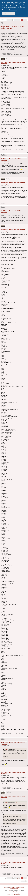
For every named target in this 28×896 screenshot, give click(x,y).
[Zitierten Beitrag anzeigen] (16, 749)
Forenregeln (3, 16)
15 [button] (14, 20)
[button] (8, 20)
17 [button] (19, 20)
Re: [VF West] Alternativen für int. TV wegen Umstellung (12, 27)
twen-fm (6, 749)
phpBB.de (19, 893)
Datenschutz (12, 888)
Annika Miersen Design (17, 891)
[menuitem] (14, 884)
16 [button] (17, 20)
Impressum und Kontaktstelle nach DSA (16, 887)
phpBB (10, 890)
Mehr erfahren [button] (13, 10)
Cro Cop (6, 802)
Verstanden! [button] (9, 14)
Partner (16, 888)
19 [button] (23, 20)
